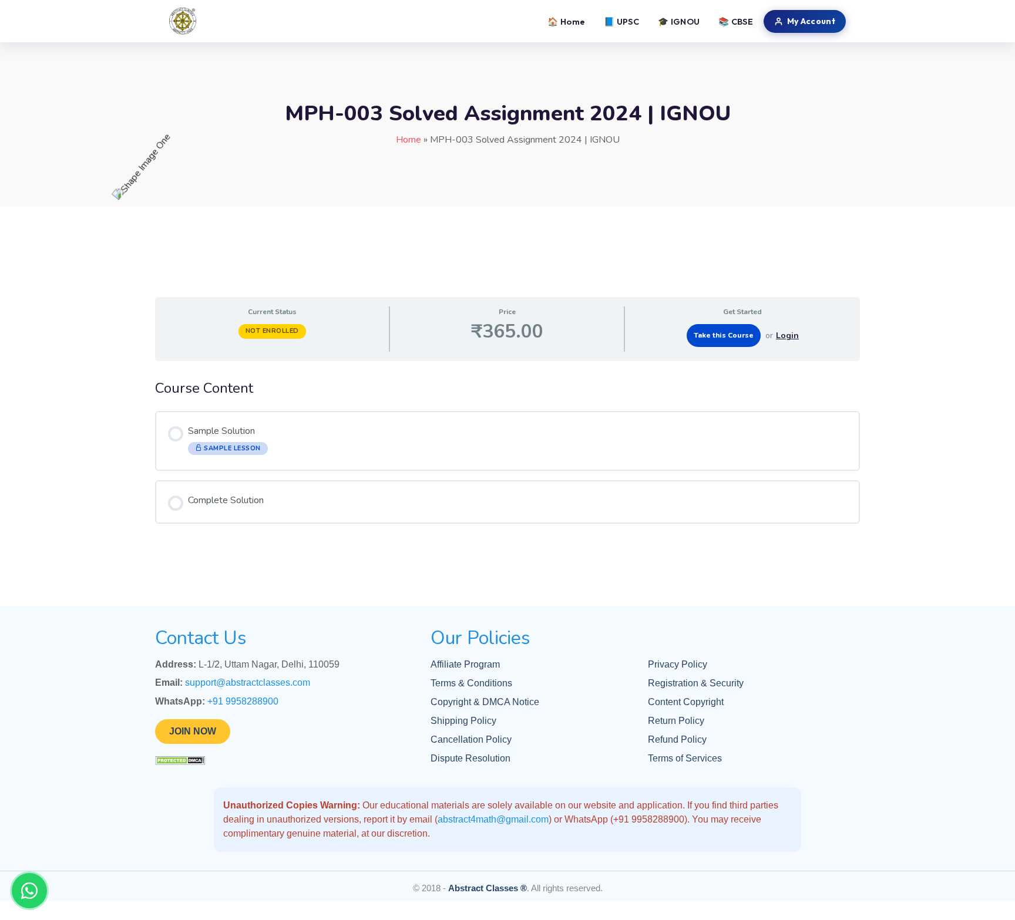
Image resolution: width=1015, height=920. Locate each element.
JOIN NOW (192, 731)
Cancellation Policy (471, 739)
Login (787, 335)
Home (408, 139)
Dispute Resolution (470, 758)
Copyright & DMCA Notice (485, 702)
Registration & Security (696, 683)
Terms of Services (685, 758)
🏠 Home (566, 21)
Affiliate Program (465, 664)
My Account (811, 21)
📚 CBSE (735, 21)
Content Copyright (686, 702)
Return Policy (676, 721)
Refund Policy (677, 739)
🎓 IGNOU (679, 21)
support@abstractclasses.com (247, 683)
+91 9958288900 (242, 701)
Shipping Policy (463, 721)
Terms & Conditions (471, 683)
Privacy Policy (677, 664)
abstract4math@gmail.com (493, 819)
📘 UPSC (621, 21)
